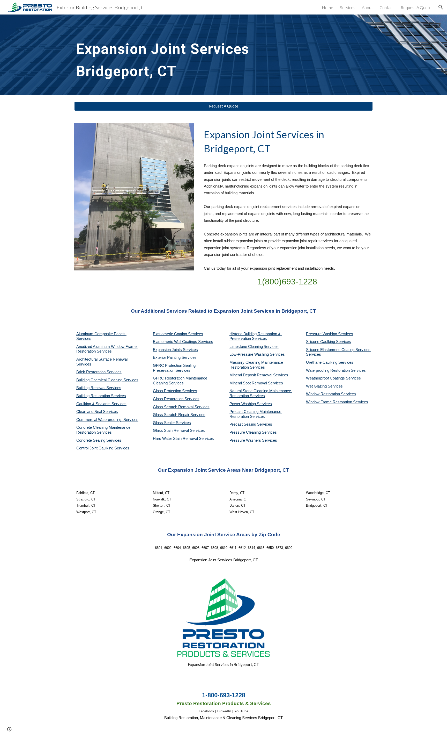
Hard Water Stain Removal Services (183, 438)
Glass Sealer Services (172, 423)
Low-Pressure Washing (249, 354)
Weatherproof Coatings (326, 378)
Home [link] (327, 7)
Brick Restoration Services (99, 372)
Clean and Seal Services (97, 412)
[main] (172, 55)
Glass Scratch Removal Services (181, 407)
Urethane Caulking (322, 362)
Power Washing (243, 404)
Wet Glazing (317, 386)
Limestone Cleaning (246, 347)
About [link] (367, 7)
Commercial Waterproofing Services (107, 420)
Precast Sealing (243, 424)
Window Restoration (323, 394)
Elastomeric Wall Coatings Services (183, 342)
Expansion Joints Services (175, 350)
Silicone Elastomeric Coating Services (338, 350)
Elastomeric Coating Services (178, 334)
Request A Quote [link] (416, 7)
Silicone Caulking (321, 342)
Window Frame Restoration (329, 402)
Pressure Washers (245, 440)
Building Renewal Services (98, 388)
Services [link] (347, 7)
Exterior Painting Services (175, 357)
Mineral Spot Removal (248, 383)
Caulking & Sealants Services (101, 404)
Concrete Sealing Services (98, 440)
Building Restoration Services (101, 396)
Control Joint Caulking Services (102, 448)
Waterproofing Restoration (328, 370)
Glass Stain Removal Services (179, 430)
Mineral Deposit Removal (251, 375)
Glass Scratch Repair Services (179, 415)
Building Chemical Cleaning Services (107, 380)
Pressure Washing (322, 334)
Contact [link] (386, 7)
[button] (441, 7)
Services (271, 347)
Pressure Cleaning (245, 432)
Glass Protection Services (175, 391)
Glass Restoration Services (176, 399)
